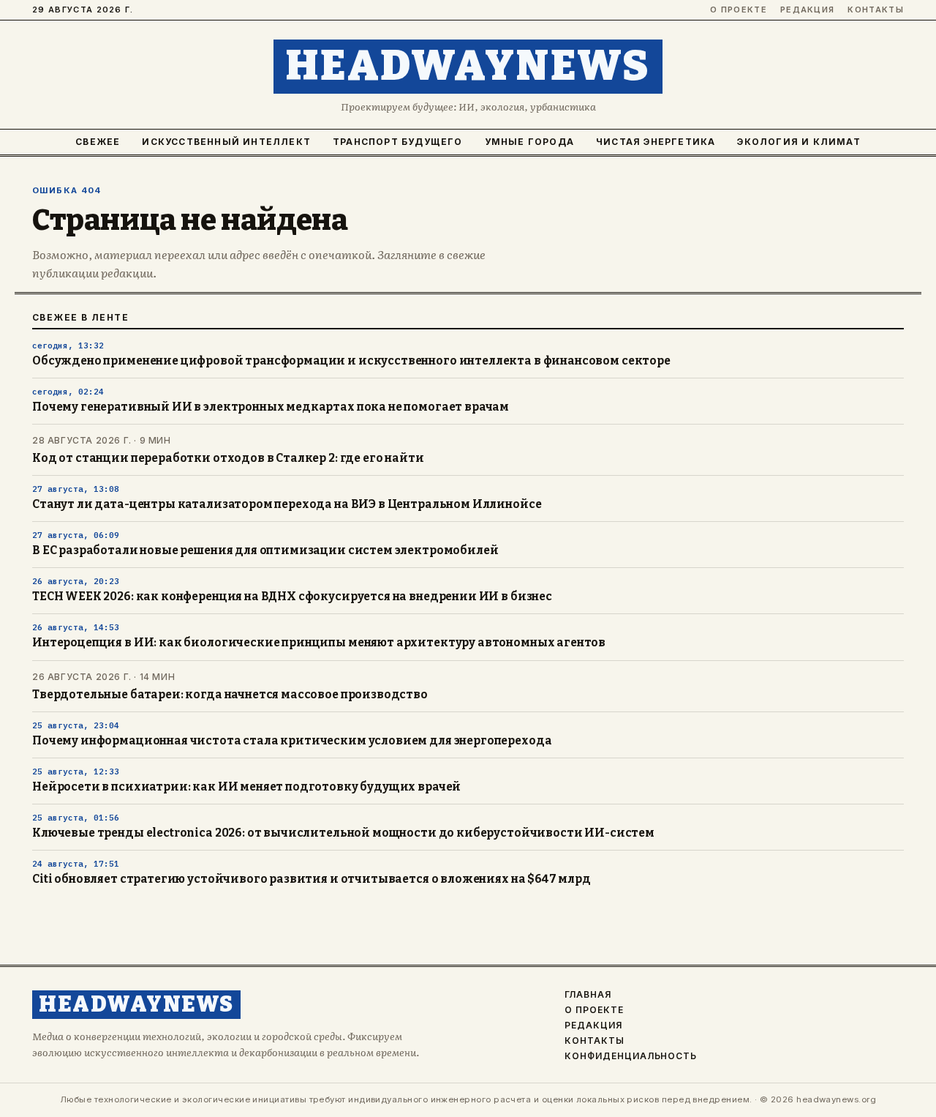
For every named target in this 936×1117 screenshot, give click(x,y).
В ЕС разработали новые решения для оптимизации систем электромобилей (265, 550)
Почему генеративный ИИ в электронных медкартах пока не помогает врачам (270, 407)
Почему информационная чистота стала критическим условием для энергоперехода (291, 740)
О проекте (738, 10)
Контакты (876, 10)
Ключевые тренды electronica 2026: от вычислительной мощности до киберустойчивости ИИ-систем (343, 833)
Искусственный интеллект (226, 141)
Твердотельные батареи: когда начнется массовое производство (230, 694)
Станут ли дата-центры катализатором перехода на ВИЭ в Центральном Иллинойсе (286, 504)
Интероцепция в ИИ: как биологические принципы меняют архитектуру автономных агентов (318, 642)
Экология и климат (798, 141)
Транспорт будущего (398, 141)
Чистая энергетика (655, 141)
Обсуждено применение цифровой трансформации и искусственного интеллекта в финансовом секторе (351, 360)
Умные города (529, 141)
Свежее (97, 141)
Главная (588, 994)
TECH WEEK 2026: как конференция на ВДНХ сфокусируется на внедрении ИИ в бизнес (292, 596)
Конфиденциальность (631, 1056)
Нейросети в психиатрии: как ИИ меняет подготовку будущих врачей (246, 786)
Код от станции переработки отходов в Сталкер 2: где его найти (228, 458)
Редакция (807, 10)
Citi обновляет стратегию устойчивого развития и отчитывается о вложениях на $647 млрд (311, 879)
